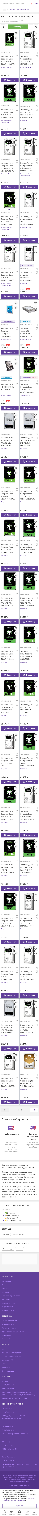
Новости (5, 1285)
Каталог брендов (8, 1303)
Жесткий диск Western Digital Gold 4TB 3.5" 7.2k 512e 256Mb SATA (26, 1082)
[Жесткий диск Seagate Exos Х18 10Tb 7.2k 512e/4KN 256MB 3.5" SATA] (10, 528)
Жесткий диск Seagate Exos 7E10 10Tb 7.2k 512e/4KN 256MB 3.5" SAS (27, 762)
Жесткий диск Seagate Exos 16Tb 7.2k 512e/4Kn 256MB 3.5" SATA (7, 276)
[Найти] (31, 3)
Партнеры (6, 1300)
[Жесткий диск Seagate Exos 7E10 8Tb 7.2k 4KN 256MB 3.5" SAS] (29, 528)
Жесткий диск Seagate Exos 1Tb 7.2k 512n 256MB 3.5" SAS (26, 60)
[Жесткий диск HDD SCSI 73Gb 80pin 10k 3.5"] (10, 365)
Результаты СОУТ (8, 1307)
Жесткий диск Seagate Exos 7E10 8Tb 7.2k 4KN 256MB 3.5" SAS (27, 548)
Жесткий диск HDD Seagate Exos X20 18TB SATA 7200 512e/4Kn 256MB (26, 655)
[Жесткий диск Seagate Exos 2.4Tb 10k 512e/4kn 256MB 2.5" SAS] (29, 1008)
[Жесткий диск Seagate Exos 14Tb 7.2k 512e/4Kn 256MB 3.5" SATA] (10, 474)
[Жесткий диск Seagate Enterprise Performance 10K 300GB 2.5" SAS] (29, 253)
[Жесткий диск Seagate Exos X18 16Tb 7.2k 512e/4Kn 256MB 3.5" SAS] (10, 39)
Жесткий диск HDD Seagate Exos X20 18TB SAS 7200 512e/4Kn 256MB (7, 709)
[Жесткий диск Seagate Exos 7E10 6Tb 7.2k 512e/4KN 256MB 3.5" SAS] (10, 794)
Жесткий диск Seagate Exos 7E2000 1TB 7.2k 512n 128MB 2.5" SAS (7, 167)
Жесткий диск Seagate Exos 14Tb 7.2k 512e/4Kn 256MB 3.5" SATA (7, 495)
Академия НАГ (7, 1360)
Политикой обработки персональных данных (18, 1499)
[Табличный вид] (3, 26)
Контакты (5, 1292)
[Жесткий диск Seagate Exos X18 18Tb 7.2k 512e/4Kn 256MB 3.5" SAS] (29, 365)
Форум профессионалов (11, 1356)
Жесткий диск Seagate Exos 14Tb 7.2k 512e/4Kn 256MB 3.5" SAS (7, 869)
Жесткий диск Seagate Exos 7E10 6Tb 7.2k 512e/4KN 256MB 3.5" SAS (7, 815)
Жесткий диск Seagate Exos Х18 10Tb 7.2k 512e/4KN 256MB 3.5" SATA (7, 548)
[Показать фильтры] (36, 26)
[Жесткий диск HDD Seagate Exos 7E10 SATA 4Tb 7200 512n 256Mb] (29, 93)
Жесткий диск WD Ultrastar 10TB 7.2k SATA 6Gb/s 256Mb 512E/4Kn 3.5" (7, 1029)
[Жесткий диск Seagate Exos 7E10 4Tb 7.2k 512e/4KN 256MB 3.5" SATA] (29, 581)
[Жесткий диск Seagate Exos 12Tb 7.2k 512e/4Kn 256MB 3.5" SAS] (29, 955)
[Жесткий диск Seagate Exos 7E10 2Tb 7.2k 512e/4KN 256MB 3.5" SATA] (10, 634)
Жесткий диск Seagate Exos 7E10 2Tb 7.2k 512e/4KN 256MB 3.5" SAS (7, 922)
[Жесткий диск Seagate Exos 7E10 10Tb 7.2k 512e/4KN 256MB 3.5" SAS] (29, 741)
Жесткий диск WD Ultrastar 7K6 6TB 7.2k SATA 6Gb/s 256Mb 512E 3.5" (7, 442)
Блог (3, 1349)
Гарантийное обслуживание (13, 1332)
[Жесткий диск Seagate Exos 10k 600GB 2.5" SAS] (10, 741)
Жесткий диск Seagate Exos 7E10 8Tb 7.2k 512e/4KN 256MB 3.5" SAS (7, 113)
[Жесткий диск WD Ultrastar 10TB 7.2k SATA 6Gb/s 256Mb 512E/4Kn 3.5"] (10, 1008)
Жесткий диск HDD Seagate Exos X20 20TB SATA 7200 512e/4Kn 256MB (26, 709)
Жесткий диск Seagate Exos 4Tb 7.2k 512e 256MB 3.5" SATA (27, 815)
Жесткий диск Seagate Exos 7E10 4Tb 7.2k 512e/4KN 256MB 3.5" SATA (27, 602)
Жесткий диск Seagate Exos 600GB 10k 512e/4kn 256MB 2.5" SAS (26, 220)
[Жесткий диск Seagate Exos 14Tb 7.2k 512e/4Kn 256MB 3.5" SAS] (10, 848)
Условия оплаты (8, 1324)
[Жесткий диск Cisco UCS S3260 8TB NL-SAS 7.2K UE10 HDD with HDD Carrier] (29, 309)
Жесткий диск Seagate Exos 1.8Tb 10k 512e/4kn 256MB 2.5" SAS (7, 1082)
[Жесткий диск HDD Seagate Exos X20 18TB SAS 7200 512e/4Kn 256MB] (10, 688)
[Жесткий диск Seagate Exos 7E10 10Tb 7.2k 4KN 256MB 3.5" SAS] (10, 581)
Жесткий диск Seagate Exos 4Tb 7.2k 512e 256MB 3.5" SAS (26, 167)
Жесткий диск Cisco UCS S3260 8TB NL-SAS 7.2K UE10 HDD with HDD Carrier (26, 332)
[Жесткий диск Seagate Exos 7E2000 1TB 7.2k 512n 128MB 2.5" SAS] (10, 146)
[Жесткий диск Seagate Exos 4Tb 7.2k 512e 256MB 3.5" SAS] (29, 146)
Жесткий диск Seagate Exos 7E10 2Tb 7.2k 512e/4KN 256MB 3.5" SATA (7, 655)
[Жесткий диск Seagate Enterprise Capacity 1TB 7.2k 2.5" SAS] (10, 309)
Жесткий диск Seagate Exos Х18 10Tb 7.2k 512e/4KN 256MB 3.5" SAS (27, 495)
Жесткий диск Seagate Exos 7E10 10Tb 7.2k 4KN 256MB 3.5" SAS (7, 602)
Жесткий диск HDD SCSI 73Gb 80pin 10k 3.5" (7, 387)
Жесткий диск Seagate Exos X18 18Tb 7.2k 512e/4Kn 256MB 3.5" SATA (7, 220)
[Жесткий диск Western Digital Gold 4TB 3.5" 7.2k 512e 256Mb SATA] (29, 1061)
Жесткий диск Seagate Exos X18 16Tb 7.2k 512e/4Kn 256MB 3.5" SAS (7, 60)
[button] (36, 3)
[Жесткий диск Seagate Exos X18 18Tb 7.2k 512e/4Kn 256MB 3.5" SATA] (10, 200)
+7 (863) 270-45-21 (8, 1430)
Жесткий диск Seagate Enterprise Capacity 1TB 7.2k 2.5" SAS (7, 332)
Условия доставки (9, 1328)
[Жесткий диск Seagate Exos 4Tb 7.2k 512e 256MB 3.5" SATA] (29, 794)
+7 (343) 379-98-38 (8, 1412)
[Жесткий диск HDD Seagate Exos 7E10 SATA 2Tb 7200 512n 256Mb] (29, 848)
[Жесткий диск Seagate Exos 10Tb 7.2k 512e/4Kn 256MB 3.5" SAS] (10, 955)
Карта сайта (7, 1339)
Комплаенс (6, 1335)
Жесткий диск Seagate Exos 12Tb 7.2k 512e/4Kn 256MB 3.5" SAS (26, 975)
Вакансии (5, 1289)
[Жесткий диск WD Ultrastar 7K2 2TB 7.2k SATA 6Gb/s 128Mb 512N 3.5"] (29, 421)
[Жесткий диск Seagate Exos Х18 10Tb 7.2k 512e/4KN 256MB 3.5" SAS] (29, 474)
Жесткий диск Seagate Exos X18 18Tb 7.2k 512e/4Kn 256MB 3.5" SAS (26, 388)
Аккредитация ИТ (8, 1310)
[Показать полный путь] (4, 10)
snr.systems (6, 1367)
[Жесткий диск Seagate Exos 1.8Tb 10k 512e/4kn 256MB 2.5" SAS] (10, 1061)
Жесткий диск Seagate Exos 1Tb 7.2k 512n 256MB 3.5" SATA (27, 922)
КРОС (4, 1364)
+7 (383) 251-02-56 (8, 1445)
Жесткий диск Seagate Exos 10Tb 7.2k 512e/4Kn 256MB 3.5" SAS (7, 975)
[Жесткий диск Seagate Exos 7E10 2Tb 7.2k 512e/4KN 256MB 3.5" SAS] (10, 901)
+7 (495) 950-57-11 (8, 1385)
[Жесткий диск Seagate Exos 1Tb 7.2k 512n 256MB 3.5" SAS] (29, 39)
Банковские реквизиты (11, 1296)
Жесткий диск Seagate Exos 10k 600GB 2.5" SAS (7, 762)
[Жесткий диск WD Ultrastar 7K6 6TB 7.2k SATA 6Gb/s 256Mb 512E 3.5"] (10, 421)
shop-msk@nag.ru (8, 1389)
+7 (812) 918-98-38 (8, 1461)
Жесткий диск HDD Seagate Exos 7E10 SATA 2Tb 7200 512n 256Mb (26, 869)
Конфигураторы (8, 1371)
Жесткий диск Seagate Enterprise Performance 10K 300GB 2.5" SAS (26, 276)
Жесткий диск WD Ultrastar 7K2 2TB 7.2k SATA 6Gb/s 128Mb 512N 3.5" (27, 442)
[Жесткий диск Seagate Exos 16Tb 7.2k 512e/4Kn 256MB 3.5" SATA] (10, 253)
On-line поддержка (9, 1321)
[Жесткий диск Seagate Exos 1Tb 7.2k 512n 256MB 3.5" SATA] (29, 901)
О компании (6, 1281)
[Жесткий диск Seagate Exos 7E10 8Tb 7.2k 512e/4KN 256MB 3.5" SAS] (10, 93)
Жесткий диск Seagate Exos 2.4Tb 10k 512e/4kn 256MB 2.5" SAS (26, 1029)
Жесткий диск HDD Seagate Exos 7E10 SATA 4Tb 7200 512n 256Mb (26, 114)
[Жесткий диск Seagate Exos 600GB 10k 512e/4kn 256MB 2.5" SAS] (29, 200)
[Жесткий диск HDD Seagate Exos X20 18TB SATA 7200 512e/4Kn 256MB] (29, 634)
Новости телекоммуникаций (13, 1353)
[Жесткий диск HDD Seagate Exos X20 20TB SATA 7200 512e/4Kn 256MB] (29, 688)
